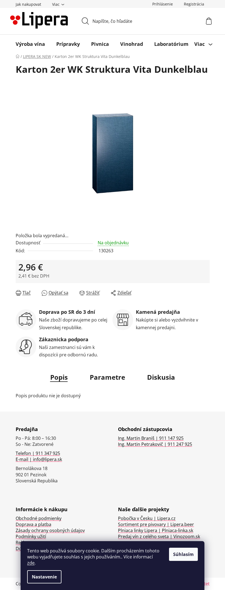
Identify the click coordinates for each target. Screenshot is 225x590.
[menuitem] (30, 44)
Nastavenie (44, 577)
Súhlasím (183, 554)
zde (31, 563)
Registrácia (194, 4)
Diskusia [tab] (161, 377)
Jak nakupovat (28, 4)
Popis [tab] (59, 377)
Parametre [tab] (107, 377)
